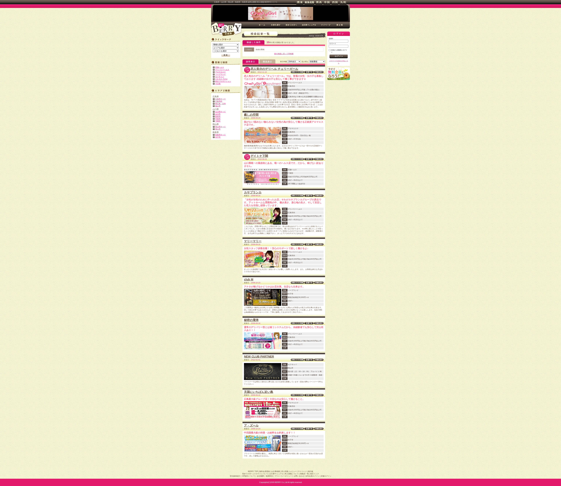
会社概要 (260, 476)
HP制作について (248, 476)
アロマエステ (220, 72)
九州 (343, 2)
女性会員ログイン (312, 476)
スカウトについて (261, 474)
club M (248, 279)
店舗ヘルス (219, 67)
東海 (309, 2)
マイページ (326, 25)
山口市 (217, 114)
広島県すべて (220, 99)
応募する (309, 72)
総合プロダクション (223, 81)
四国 (335, 2)
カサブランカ (253, 192)
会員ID (331, 38)
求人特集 (284, 471)
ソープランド (220, 74)
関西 (319, 2)
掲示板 (339, 25)
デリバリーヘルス (222, 70)
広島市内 (218, 101)
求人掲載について (292, 474)
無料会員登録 (338, 73)
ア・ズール (251, 425)
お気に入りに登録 (297, 72)
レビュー (293, 471)
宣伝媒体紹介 (235, 476)
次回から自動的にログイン (339, 51)
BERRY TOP (253, 471)
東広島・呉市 (220, 104)
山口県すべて (220, 112)
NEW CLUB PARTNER (259, 356)
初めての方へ (291, 25)
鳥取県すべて (220, 135)
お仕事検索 (275, 471)
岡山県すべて (220, 127)
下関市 (217, 121)
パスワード (332, 43)
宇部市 (217, 119)
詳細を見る (319, 72)
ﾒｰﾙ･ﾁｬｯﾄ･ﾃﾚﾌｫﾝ (221, 79)
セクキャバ (219, 77)
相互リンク (314, 474)
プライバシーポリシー (283, 476)
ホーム (262, 25)
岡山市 (217, 129)
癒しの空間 (251, 114)
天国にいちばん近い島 (258, 391)
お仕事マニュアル (309, 25)
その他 (217, 84)
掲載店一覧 (304, 474)
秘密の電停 (251, 320)
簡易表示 (267, 61)
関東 (300, 2)
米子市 (217, 137)
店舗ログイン (326, 476)
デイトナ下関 (259, 155)
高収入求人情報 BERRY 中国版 (226, 29)
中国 (327, 2)
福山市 (217, 106)
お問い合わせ (299, 476)
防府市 (217, 116)
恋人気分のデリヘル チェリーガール (274, 68)
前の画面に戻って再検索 (284, 54)
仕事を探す (276, 25)
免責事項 (269, 476)
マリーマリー (253, 241)
